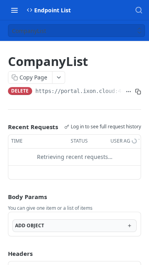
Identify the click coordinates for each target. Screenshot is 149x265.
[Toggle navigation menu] (14, 10)
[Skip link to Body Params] (2, 196)
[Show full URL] (129, 92)
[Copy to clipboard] (138, 92)
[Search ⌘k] (138, 10)
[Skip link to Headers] (2, 253)
